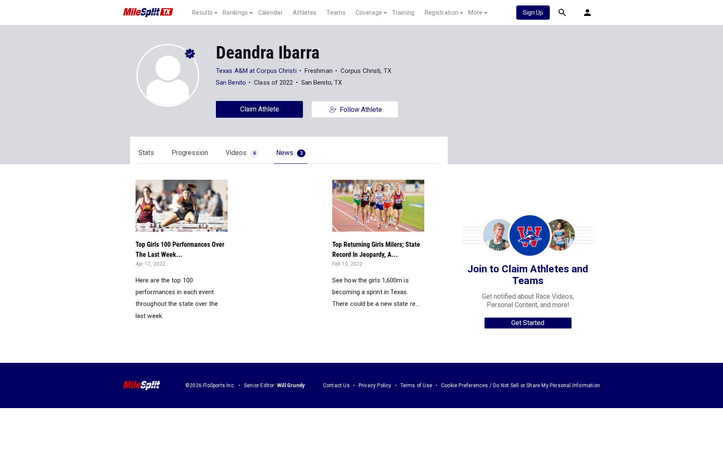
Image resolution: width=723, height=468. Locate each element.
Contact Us (336, 385)
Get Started (527, 323)
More (475, 12)
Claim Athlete (259, 109)
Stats (146, 153)
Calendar (270, 12)
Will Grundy (291, 385)
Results (202, 12)
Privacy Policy (375, 385)
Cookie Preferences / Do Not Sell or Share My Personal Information (520, 385)
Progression (190, 153)
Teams (336, 12)
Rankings (235, 12)
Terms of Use (416, 385)
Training (403, 12)
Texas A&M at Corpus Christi (256, 71)
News (289, 153)
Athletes (304, 12)
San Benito (231, 82)
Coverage (369, 12)
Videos (241, 153)
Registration (442, 12)
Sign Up (533, 12)
